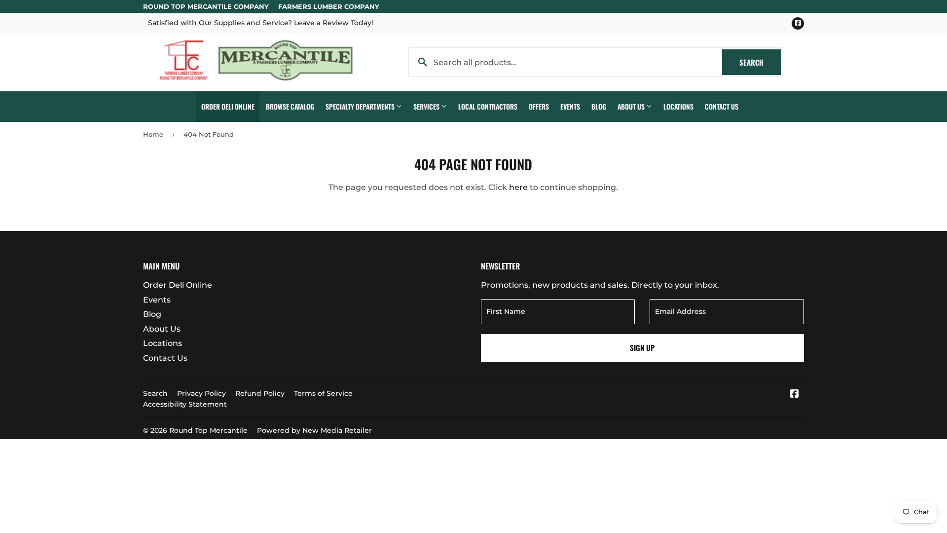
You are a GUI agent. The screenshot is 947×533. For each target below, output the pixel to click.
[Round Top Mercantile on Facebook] (794, 394)
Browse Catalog (290, 106)
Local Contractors (487, 106)
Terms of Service (323, 393)
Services (427, 106)
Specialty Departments (361, 106)
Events (570, 106)
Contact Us (721, 106)
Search (760, 62)
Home (153, 134)
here (518, 187)
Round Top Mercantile (208, 430)
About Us (632, 106)
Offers (539, 106)
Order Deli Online (228, 106)
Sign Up (642, 347)
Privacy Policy (201, 393)
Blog (598, 106)
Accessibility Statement (185, 404)
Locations (678, 106)
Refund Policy (260, 393)
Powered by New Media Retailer (314, 430)
